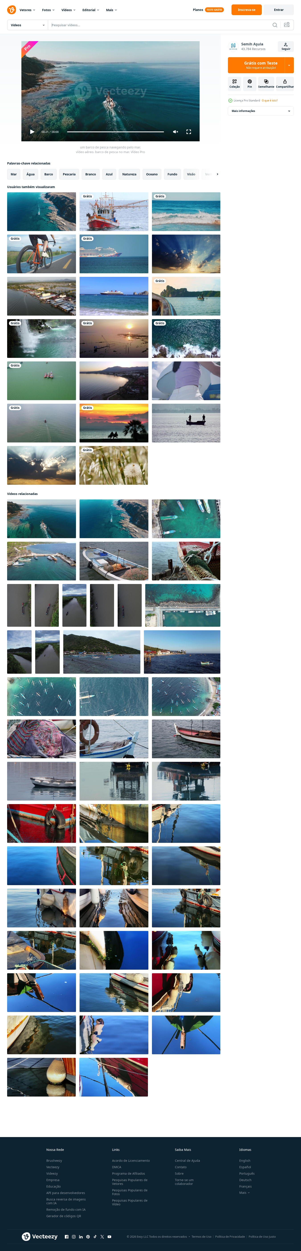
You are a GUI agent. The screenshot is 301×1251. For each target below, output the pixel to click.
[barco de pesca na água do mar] (114, 561)
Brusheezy (54, 1160)
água (31, 174)
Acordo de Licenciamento (131, 1160)
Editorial (88, 10)
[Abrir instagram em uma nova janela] (74, 1237)
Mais (109, 10)
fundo (172, 174)
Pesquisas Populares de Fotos (129, 1192)
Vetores (25, 10)
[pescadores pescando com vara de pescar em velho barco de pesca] (186, 423)
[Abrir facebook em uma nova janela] (66, 1237)
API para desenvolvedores (65, 1193)
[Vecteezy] (11, 9)
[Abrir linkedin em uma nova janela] (81, 1237)
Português (247, 1173)
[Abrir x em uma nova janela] (102, 1237)
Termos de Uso (201, 1237)
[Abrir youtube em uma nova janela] (109, 1237)
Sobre (179, 1173)
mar (14, 174)
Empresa (52, 1180)
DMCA (116, 1167)
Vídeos (66, 10)
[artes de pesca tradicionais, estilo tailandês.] (114, 338)
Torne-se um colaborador (184, 1182)
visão (191, 174)
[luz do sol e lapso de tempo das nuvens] (186, 254)
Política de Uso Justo (262, 1237)
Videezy (52, 1173)
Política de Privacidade (230, 1237)
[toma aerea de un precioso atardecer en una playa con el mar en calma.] (114, 380)
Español (245, 1167)
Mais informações (243, 111)
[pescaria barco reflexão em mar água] (41, 823)
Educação (53, 1186)
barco (48, 174)
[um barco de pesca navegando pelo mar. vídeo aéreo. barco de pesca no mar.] (41, 211)
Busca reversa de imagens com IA (66, 1201)
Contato (180, 1167)
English (244, 1160)
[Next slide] (214, 174)
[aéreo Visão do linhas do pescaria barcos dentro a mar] (101, 652)
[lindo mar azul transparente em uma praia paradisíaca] (186, 211)
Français (245, 1186)
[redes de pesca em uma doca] (41, 739)
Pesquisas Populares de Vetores (129, 1182)
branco (90, 174)
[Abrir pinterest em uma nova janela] (88, 1237)
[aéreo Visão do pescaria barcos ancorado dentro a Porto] (186, 518)
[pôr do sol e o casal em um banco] (114, 423)
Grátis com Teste (261, 65)
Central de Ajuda (187, 1160)
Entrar (279, 10)
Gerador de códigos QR (63, 1216)
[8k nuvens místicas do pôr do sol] (41, 465)
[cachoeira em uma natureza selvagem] (41, 338)
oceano (152, 174)
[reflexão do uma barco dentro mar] (41, 781)
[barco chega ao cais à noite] (41, 296)
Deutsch (245, 1180)
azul (109, 174)
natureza (129, 174)
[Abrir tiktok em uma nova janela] (95, 1237)
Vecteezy (52, 1167)
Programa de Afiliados (128, 1173)
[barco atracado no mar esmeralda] (186, 296)
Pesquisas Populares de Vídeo (129, 1202)
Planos (198, 10)
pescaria (69, 174)
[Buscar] (275, 25)
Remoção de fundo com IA (66, 1209)
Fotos (46, 10)
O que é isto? (270, 100)
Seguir (286, 49)
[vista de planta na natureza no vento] (113, 465)
